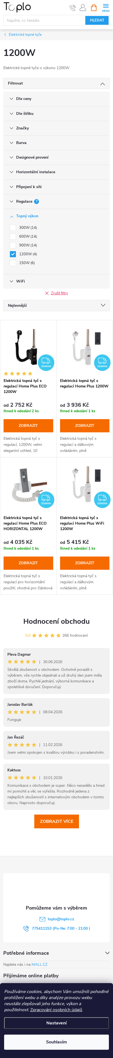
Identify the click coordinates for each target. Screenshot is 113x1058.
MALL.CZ (39, 964)
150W (26, 263)
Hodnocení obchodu (56, 621)
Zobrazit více (56, 821)
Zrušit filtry (59, 293)
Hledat (97, 20)
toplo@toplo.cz (61, 919)
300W (27, 227)
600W (27, 236)
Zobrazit (28, 425)
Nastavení (56, 1023)
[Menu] (105, 7)
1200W (27, 254)
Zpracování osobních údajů (56, 1010)
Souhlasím (56, 1042)
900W (27, 245)
